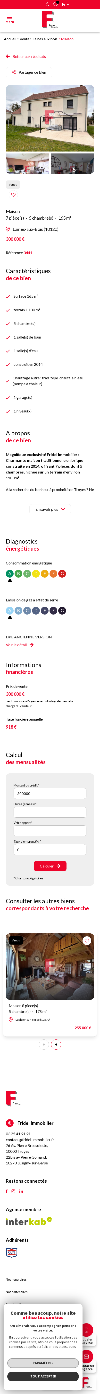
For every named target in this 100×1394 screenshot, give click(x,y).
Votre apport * (23, 823)
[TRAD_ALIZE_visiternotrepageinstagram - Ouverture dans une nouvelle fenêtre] (13, 1191)
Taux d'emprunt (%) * (27, 841)
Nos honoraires (16, 1279)
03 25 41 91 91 (18, 1133)
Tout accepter (43, 1376)
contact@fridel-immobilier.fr (30, 1139)
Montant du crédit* (26, 785)
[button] (56, 1044)
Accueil (10, 38)
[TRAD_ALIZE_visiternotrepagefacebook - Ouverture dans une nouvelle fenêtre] (7, 1191)
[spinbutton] (50, 849)
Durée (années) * (25, 804)
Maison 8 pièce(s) (28, 1008)
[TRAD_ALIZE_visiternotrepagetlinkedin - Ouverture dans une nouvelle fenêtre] (21, 1191)
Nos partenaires (16, 1292)
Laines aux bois (45, 38)
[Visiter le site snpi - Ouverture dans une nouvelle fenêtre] (11, 1253)
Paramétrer (43, 1363)
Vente (24, 38)
